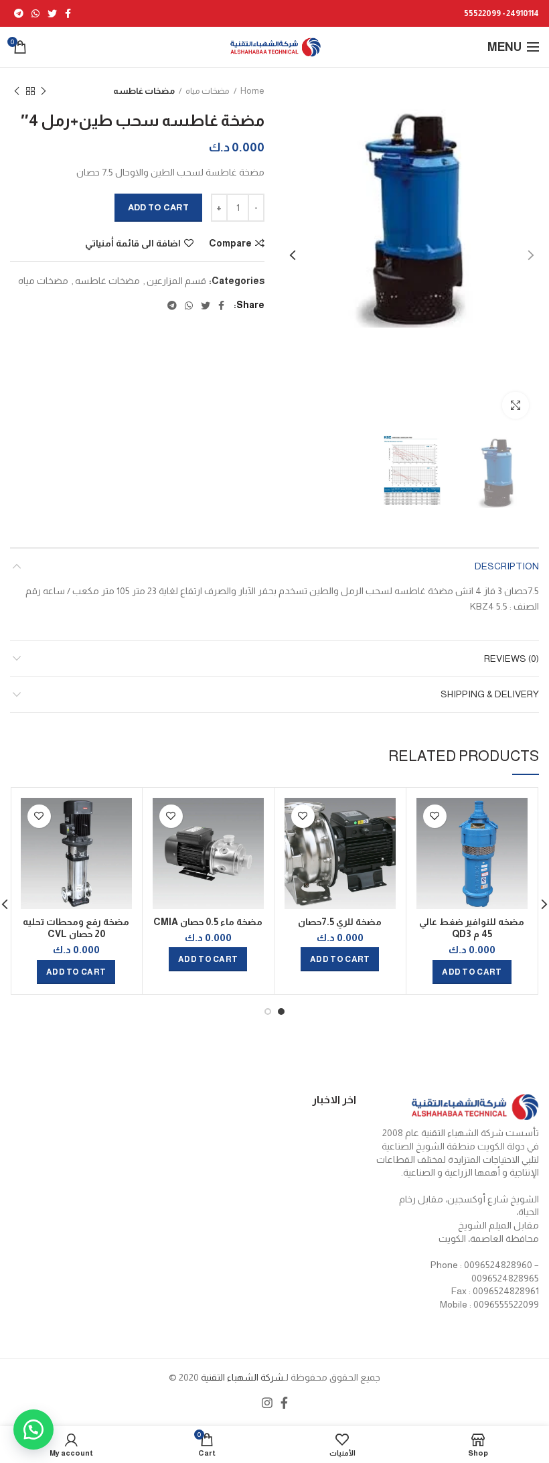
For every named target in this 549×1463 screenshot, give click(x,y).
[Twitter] (52, 13)
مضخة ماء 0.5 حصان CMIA (207, 921)
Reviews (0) (511, 658)
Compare (230, 243)
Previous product (43, 91)
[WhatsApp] (35, 13)
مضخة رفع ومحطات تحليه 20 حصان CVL (76, 927)
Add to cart (158, 207)
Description (507, 566)
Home (252, 91)
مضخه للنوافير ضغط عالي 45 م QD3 (471, 927)
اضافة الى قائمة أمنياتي (133, 243)
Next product (16, 91)
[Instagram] (267, 1403)
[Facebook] (68, 13)
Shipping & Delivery (490, 694)
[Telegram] (18, 13)
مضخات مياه (207, 91)
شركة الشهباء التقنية (241, 1377)
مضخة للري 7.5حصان (340, 921)
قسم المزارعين (176, 280)
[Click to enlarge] (515, 405)
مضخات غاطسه (144, 91)
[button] (33, 1429)
